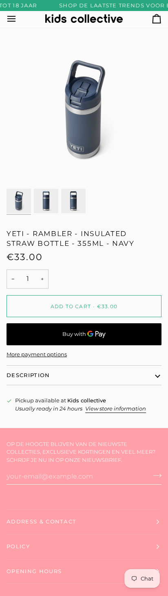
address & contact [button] (41, 521)
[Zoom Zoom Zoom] (84, 109)
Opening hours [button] (34, 571)
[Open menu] (19, 18)
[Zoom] (22, 172)
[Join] (154, 475)
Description (28, 375)
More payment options (37, 354)
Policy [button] (18, 546)
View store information (115, 408)
